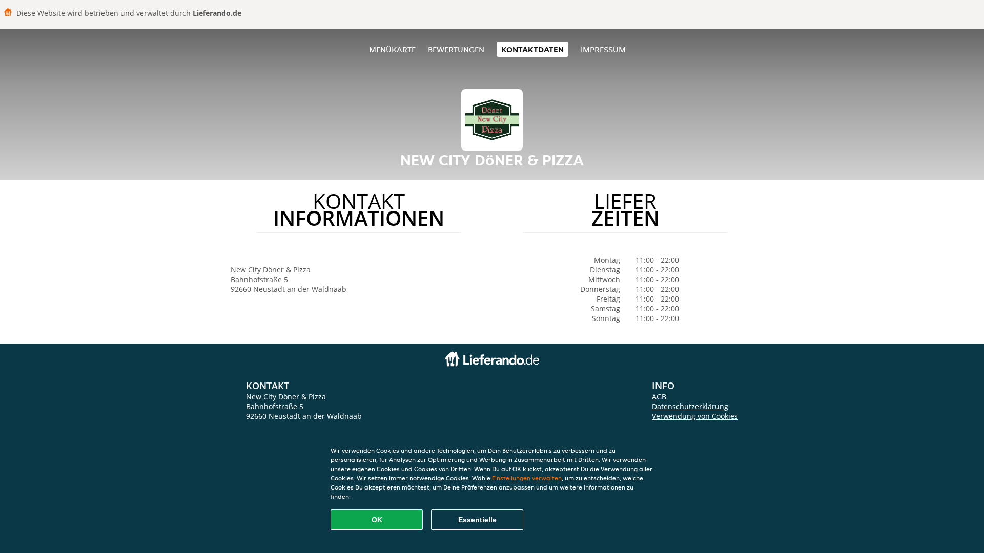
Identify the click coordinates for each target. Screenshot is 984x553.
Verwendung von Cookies (695, 416)
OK (377, 520)
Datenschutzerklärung (690, 406)
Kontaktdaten (532, 49)
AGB (659, 396)
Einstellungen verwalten (527, 478)
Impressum (603, 49)
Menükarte (392, 49)
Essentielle (477, 520)
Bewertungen (456, 49)
